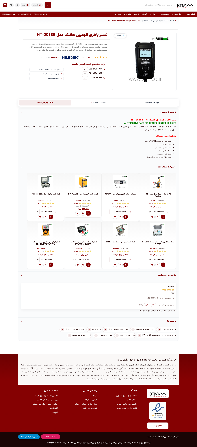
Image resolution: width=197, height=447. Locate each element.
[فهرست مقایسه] (17, 5)
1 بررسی (89, 58)
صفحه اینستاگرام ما (50, 436)
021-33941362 (23, 14)
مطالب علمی (132, 399)
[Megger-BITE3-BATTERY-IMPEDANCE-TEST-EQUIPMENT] (120, 230)
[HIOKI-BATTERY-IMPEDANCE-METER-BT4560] (120, 182)
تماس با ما (127, 14)
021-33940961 (39, 14)
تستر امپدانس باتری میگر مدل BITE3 (120, 242)
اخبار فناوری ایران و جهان (127, 408)
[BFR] (82, 182)
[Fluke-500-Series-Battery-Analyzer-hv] (157, 182)
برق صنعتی (163, 14)
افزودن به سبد (88, 213)
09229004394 (7, 14)
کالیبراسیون (53, 408)
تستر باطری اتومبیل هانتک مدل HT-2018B (159, 335)
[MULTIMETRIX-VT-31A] (45, 230)
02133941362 (95, 73)
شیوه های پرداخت (90, 408)
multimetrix (41, 249)
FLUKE (153, 201)
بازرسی (136, 14)
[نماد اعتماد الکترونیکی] (157, 411)
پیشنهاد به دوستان (54, 78)
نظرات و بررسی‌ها (45, 102)
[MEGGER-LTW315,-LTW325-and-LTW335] (82, 230)
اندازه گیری (189, 14)
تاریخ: (161, 298)
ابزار (152, 14)
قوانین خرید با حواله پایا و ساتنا (45, 404)
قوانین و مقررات (91, 399)
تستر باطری (96, 329)
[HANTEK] (70, 57)
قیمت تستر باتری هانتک (81, 335)
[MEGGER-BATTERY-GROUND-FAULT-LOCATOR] (45, 182)
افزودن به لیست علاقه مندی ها (49, 69)
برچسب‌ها (171, 321)
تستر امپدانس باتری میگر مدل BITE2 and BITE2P (158, 243)
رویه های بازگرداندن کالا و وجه (46, 399)
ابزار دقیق (176, 14)
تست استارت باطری (127, 335)
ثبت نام (35, 5)
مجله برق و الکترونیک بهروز (126, 395)
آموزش (144, 14)
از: (173, 298)
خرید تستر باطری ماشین (144, 329)
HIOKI (116, 201)
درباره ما (118, 14)
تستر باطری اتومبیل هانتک (118, 329)
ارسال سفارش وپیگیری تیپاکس (85, 404)
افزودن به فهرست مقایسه (51, 74)
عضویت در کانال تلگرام (29, 436)
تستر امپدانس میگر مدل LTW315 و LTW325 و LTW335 (83, 243)
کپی (85, 69)
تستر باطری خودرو (169, 329)
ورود (23, 5)
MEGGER (41, 201)
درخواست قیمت (163, 217)
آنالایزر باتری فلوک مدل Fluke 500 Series (158, 195)
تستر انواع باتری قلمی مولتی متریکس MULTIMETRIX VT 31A (46, 243)
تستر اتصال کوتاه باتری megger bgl (45, 194)
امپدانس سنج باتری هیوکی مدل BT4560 (121, 194)
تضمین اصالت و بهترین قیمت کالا (45, 395)
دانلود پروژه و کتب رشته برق (126, 404)
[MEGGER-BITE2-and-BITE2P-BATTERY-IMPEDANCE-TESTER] (157, 230)
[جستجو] (48, 5)
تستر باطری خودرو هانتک (75, 329)
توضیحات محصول (152, 102)
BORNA (78, 201)
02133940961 (95, 77)
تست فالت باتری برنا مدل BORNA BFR (83, 194)
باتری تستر (161, 201)
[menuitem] (189, 14)
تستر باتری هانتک (105, 335)
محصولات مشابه (98, 102)
